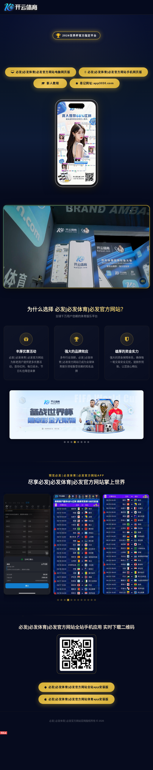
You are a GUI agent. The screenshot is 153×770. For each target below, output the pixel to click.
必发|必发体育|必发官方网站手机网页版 (115, 72)
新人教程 (53, 83)
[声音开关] (142, 281)
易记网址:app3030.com (97, 83)
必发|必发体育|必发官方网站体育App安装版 (79, 699)
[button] (58, 600)
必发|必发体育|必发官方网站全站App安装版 (79, 687)
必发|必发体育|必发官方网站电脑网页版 (43, 72)
